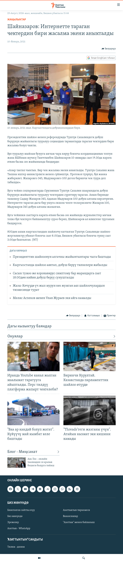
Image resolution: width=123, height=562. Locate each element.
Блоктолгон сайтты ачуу (21, 510)
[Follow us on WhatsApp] (62, 489)
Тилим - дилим (16, 547)
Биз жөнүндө (14, 516)
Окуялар (15, 336)
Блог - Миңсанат (22, 452)
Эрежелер (13, 522)
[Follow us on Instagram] (55, 489)
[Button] (109, 49)
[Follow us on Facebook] (10, 489)
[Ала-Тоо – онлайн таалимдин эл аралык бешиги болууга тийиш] (16, 462)
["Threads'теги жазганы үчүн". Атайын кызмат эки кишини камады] (89, 410)
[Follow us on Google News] (40, 489)
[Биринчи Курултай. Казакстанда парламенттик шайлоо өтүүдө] (89, 356)
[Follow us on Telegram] (33, 489)
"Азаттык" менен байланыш (79, 522)
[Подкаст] (77, 489)
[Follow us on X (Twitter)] (18, 489)
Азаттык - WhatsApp (18, 528)
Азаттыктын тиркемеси (76, 510)
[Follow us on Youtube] (25, 489)
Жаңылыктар (16, 19)
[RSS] (70, 489)
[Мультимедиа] (39, 558)
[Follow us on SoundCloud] (47, 489)
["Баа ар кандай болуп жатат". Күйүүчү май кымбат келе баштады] (33, 410)
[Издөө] (83, 558)
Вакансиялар (70, 516)
